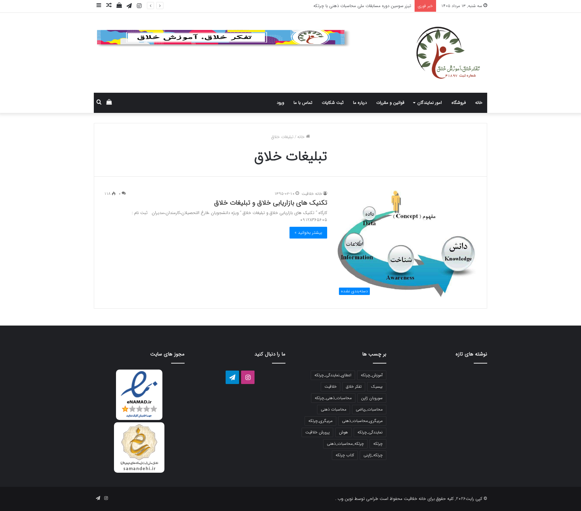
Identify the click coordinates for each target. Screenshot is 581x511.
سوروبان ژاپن (372, 398)
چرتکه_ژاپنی (373, 455)
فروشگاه (459, 102)
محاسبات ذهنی (333, 409)
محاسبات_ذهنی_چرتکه (333, 398)
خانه (478, 102)
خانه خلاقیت (312, 193)
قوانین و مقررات (390, 102)
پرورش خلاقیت (317, 432)
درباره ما (360, 102)
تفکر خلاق (353, 386)
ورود (280, 102)
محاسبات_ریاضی (369, 409)
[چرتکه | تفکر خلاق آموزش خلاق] (425, 52)
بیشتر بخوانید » (308, 232)
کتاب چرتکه (345, 455)
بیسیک (377, 386)
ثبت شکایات (333, 102)
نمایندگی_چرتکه (370, 432)
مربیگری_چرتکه (320, 421)
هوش (343, 432)
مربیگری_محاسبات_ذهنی (362, 421)
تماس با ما (303, 102)
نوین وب (344, 498)
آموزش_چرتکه (372, 375)
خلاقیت (330, 386)
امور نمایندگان (429, 102)
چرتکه (378, 443)
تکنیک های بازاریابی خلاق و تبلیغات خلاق (270, 203)
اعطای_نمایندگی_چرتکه (332, 375)
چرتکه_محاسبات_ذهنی (345, 443)
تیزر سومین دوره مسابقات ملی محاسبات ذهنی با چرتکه (362, 5)
